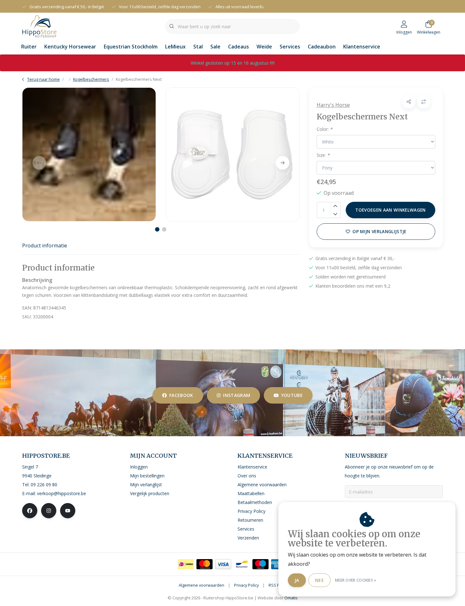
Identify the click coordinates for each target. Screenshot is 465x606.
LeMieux (175, 46)
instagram (236, 395)
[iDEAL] (186, 564)
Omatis (291, 598)
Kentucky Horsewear (70, 46)
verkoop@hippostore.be (61, 493)
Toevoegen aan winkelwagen (390, 210)
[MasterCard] (204, 564)
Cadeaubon (322, 46)
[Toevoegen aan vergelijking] (424, 102)
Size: (323, 155)
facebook (181, 395)
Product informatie (44, 245)
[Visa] (223, 564)
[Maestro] (260, 564)
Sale (215, 46)
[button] (409, 102)
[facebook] (29, 510)
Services (290, 46)
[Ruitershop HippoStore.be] (39, 25)
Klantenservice (361, 46)
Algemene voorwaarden (201, 585)
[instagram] (48, 510)
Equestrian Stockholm (131, 46)
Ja (296, 580)
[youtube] (67, 510)
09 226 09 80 (44, 485)
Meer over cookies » (355, 580)
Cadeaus (238, 46)
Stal (198, 46)
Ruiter (29, 46)
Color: (324, 129)
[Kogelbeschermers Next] (89, 154)
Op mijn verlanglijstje (379, 231)
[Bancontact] (242, 564)
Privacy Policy (246, 585)
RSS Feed (278, 585)
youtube (292, 395)
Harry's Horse (333, 104)
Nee (319, 580)
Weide (264, 46)
